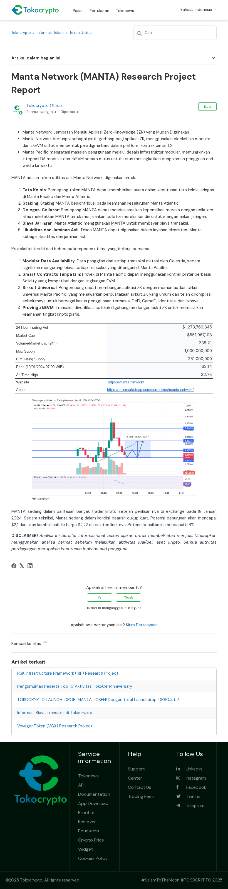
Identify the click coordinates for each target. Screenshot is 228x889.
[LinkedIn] (30, 565)
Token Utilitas (81, 32)
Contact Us (139, 787)
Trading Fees (141, 796)
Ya (99, 597)
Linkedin (191, 769)
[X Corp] (21, 565)
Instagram (193, 778)
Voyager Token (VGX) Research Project (55, 726)
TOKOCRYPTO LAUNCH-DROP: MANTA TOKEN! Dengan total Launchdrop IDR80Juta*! (98, 699)
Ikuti (207, 106)
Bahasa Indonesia (196, 9)
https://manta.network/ (126, 382)
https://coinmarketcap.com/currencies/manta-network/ (150, 390)
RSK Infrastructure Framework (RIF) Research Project (67, 673)
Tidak (128, 597)
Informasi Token (50, 32)
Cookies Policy (93, 858)
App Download (93, 803)
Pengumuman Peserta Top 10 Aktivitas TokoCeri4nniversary (74, 686)
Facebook (192, 787)
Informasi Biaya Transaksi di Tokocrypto (54, 712)
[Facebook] (13, 565)
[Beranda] (35, 10)
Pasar (78, 10)
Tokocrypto (21, 32)
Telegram (192, 805)
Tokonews (125, 10)
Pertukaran (99, 10)
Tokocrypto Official (44, 105)
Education (88, 831)
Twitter (191, 796)
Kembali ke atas (26, 643)
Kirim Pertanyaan (142, 625)
